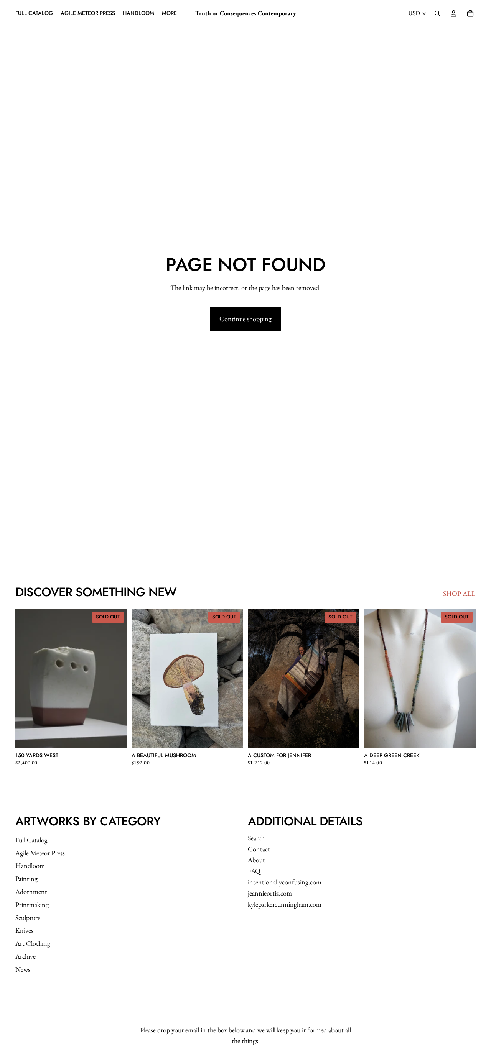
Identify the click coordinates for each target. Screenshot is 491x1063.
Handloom (30, 865)
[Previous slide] (26, 678)
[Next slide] (115, 678)
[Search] (437, 13)
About (256, 859)
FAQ (254, 870)
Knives (24, 930)
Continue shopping (245, 318)
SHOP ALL (459, 593)
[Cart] (470, 13)
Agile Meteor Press (40, 852)
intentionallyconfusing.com (284, 882)
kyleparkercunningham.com (284, 904)
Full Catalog (31, 839)
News (22, 969)
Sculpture (27, 917)
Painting (26, 878)
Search (256, 837)
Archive (25, 956)
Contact (259, 849)
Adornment (31, 891)
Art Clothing (32, 943)
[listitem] (169, 13)
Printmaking (32, 904)
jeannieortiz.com (270, 893)
